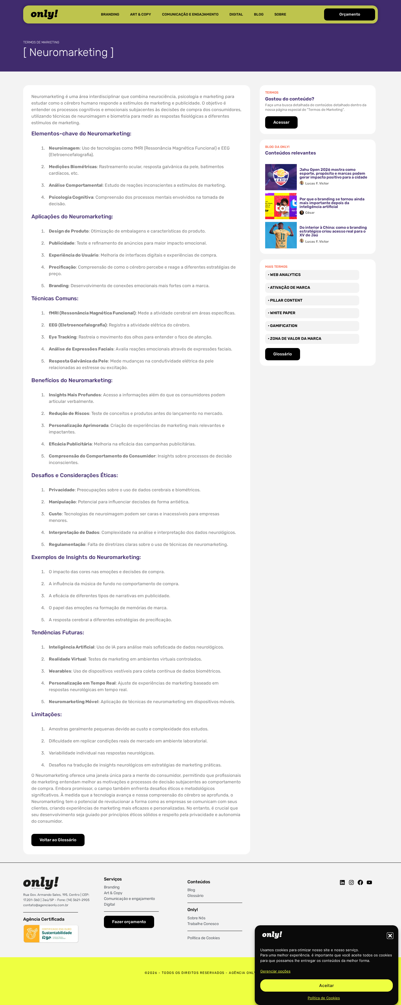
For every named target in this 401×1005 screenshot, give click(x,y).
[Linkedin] (342, 882)
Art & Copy (140, 14)
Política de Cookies (324, 998)
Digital (236, 14)
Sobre (280, 14)
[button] (390, 935)
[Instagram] (351, 882)
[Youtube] (369, 882)
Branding (110, 14)
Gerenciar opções (275, 971)
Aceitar (326, 985)
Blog (259, 14)
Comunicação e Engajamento (190, 14)
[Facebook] (360, 882)
